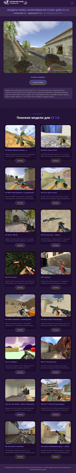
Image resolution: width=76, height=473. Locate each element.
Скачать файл (38, 82)
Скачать (20, 160)
